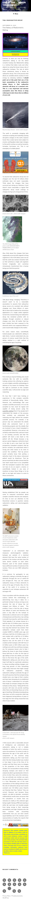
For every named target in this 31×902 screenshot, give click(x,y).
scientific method (8, 411)
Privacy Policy (6, 896)
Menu (16, 13)
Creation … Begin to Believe (14, 3)
